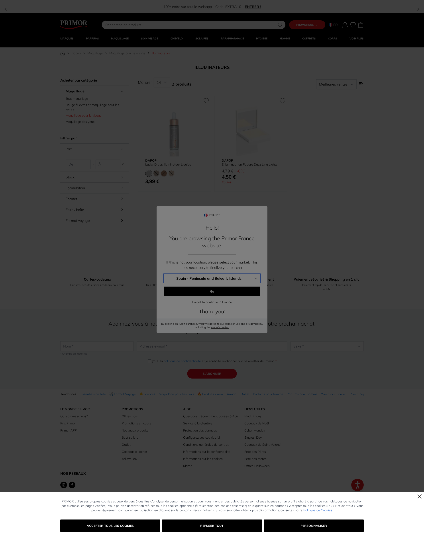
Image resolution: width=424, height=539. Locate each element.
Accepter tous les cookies (110, 526)
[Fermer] (419, 496)
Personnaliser (313, 526)
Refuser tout (212, 526)
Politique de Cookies (317, 510)
